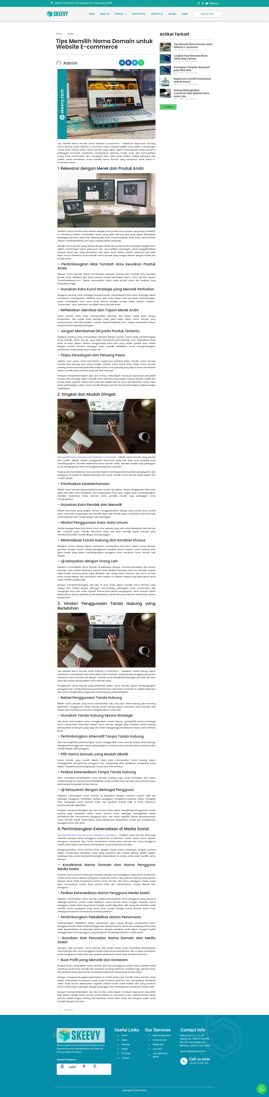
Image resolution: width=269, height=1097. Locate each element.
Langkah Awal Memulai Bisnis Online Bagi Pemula (191, 57)
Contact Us (157, 14)
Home (91, 14)
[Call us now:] (183, 1061)
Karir (185, 14)
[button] (122, 63)
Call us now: (199, 1059)
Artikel (172, 14)
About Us (104, 14)
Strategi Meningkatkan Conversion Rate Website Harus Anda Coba (191, 93)
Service (119, 14)
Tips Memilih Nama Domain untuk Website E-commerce (86, 457)
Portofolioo (138, 14)
